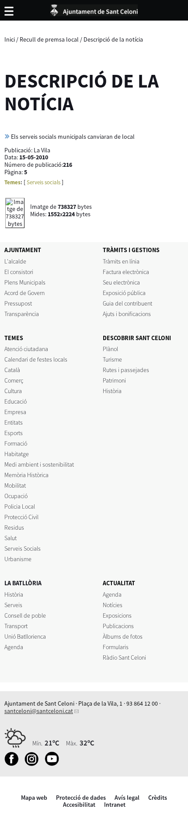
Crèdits (157, 797)
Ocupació (16, 496)
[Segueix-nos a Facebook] (13, 764)
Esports (13, 433)
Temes (12, 182)
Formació (15, 443)
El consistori (18, 272)
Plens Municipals (24, 282)
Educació (15, 401)
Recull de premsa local (49, 39)
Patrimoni (114, 380)
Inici (9, 39)
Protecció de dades (81, 797)
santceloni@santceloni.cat (38, 711)
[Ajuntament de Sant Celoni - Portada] (94, 9)
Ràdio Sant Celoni (124, 657)
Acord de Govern (24, 293)
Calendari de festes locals (35, 359)
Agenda (13, 647)
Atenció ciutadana (26, 349)
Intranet (114, 804)
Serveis (13, 605)
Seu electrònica (121, 282)
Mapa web (34, 797)
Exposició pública (124, 293)
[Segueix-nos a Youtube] (54, 764)
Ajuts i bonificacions (127, 314)
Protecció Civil (21, 517)
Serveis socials (43, 182)
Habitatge (16, 454)
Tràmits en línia (121, 261)
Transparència (21, 314)
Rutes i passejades (126, 370)
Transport (16, 626)
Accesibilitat (79, 804)
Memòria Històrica (26, 475)
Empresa (15, 412)
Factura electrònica (126, 272)
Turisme (112, 359)
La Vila (42, 150)
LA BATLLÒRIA (23, 583)
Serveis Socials (22, 548)
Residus (14, 527)
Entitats (13, 422)
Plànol (110, 349)
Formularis (116, 647)
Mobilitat (15, 485)
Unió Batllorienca (25, 636)
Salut (10, 538)
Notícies (112, 605)
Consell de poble (25, 615)
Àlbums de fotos (123, 636)
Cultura (13, 391)
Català (12, 370)
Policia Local (19, 506)
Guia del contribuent (127, 303)
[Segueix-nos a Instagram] (33, 764)
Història (112, 391)
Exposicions (117, 615)
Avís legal (127, 797)
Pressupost (18, 303)
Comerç (13, 380)
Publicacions (118, 626)
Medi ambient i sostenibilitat (39, 464)
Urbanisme (17, 559)
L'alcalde (15, 261)
